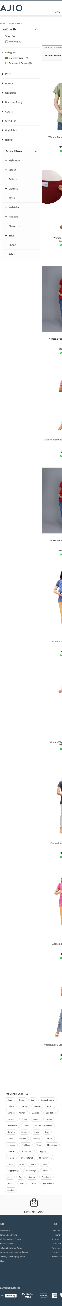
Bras (47, 1132)
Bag (32, 1100)
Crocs (21, 1164)
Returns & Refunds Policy (11, 1248)
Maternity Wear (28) (19, 57)
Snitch (33, 1164)
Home (3, 23)
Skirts (9, 1177)
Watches (36, 1138)
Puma (10, 1164)
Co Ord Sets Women (43, 1125)
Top (20, 1177)
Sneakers (11, 1151)
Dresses (37, 1106)
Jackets (10, 1106)
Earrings (24, 1106)
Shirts (24, 1119)
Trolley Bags (31, 1170)
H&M (45, 1164)
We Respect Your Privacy (10, 1239)
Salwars (10, 1157)
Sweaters (11, 1119)
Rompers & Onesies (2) (20, 63)
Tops (39, 1145)
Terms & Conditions (8, 1234)
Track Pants (12, 1125)
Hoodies (11, 1132)
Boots (21, 1100)
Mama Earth (27, 1151)
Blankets (35, 1112)
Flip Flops (26, 1145)
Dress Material (27, 1157)
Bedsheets (46, 1177)
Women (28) (15, 41)
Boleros (46, 1170)
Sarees (24, 1132)
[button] (20, 29)
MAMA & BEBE (15, 23)
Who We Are (5, 1230)
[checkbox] (20, 41)
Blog (2, 1261)
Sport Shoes (51, 1112)
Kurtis (49, 1106)
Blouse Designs (47, 1100)
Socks (26, 1125)
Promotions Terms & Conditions (14, 1252)
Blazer (10, 1100)
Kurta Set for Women (16, 1112)
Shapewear (52, 1145)
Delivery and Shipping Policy (12, 1256)
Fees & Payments (7, 1243)
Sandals (22, 1138)
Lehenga (11, 1145)
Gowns (36, 1119)
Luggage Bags (13, 1170)
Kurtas (49, 1119)
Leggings (42, 1151)
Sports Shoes (48, 1183)
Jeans (36, 1132)
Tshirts (49, 1138)
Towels (10, 1183)
